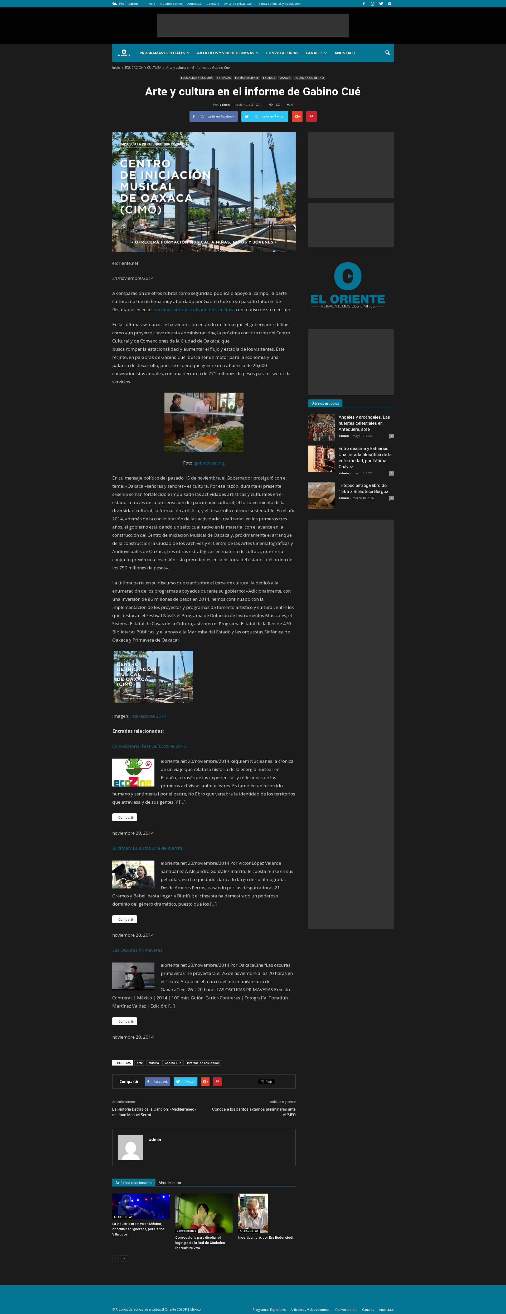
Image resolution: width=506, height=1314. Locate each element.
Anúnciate (194, 4)
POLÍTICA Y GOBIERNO (309, 78)
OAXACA (285, 78)
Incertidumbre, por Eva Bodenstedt (265, 1237)
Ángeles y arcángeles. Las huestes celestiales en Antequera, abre (364, 423)
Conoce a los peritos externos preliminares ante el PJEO (254, 1112)
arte (140, 1063)
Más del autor (170, 1183)
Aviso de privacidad (238, 4)
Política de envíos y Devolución (279, 4)
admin (225, 104)
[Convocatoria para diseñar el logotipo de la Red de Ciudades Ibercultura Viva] (204, 1213)
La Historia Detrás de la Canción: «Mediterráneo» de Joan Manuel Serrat (154, 1112)
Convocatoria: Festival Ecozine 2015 (149, 746)
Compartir (126, 817)
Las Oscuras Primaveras (137, 950)
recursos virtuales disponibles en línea (195, 309)
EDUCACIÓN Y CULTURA (196, 78)
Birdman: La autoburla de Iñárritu (148, 848)
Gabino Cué (173, 1063)
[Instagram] (372, 3)
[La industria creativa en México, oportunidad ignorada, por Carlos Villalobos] (141, 1206)
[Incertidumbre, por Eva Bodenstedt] (267, 1213)
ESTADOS (269, 78)
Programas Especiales (162, 52)
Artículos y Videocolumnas (225, 52)
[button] (387, 53)
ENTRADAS (224, 78)
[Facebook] (364, 3)
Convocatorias (282, 52)
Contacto (213, 4)
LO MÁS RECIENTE (247, 78)
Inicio (151, 4)
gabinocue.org (209, 463)
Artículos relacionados (133, 1183)
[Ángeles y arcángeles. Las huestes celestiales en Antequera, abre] (321, 427)
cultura (154, 1063)
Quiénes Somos (171, 4)
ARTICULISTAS (123, 1217)
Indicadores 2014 (148, 716)
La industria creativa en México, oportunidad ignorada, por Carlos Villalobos (138, 1229)
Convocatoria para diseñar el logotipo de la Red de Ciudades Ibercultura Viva (200, 1242)
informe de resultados (203, 1063)
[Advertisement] (253, 25)
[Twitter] (381, 3)
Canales (314, 52)
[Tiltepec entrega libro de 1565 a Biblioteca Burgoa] (321, 495)
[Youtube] (390, 3)
